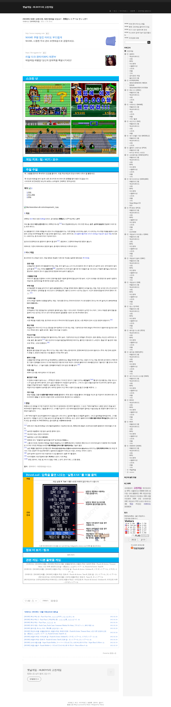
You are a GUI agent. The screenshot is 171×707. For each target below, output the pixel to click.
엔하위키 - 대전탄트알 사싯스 (40, 466)
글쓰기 (101, 702)
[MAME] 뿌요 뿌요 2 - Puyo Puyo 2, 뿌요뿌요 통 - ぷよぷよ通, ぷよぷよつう (50, 619)
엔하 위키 (71, 555)
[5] (31, 293)
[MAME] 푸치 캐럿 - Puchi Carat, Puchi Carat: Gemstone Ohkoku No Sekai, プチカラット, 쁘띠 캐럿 (58, 625)
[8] (48, 342)
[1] (60, 223)
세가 (31, 219)
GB (128, 496)
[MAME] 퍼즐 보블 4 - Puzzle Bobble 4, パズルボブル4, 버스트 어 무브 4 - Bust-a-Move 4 (54, 645)
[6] (111, 320)
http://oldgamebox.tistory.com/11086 (78, 546)
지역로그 (71, 702)
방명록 (132, 11)
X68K (134, 499)
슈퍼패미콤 (147, 499)
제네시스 (147, 501)
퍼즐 (41, 612)
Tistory (102, 704)
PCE (137, 501)
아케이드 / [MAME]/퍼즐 (31, 21)
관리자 (95, 702)
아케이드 (147, 504)
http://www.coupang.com (35, 33)
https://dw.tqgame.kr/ (34, 53)
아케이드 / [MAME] (31, 612)
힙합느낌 (70, 704)
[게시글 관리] (36, 601)
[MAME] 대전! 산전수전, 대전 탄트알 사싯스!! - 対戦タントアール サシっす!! (55, 19)
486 (141, 493)
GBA (145, 496)
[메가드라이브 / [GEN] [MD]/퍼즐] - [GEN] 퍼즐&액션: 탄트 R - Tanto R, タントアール (71, 577)
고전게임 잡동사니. (131, 518)
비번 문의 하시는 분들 (137, 24)
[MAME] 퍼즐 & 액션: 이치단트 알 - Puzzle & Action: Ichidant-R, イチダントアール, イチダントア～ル (59, 637)
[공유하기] (32, 601)
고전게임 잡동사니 (144, 11)
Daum (88, 704)
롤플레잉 (135, 493)
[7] (43, 339)
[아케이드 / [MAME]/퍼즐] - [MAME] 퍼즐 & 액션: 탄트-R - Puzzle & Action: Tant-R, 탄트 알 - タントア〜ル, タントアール (71, 574)
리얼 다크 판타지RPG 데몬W (41, 56)
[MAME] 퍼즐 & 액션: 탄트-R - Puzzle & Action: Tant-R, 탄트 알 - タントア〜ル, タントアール (56, 640)
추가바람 (86, 258)
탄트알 (42, 219)
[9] (78, 365)
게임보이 (131, 501)
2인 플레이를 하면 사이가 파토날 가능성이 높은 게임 (93, 234)
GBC (126, 501)
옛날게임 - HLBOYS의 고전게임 (38, 7)
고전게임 (138, 488)
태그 (115, 11)
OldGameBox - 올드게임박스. (134, 516)
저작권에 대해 (134, 38)
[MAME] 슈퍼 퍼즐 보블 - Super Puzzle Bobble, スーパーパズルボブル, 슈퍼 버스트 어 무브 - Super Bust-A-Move (63, 642)
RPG (128, 491)
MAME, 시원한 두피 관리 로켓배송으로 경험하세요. (50, 41)
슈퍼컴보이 (129, 488)
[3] (35, 268)
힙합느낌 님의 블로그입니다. (39, 674)
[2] (58, 241)
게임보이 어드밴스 (136, 496)
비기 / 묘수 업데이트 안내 (138, 30)
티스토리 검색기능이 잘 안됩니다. (137, 34)
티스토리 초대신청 (137, 545)
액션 (131, 504)
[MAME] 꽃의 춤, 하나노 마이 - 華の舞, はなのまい (42, 628)
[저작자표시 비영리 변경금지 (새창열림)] (54, 601)
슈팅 (139, 499)
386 (126, 504)
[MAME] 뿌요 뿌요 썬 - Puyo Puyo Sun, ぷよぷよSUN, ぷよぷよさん (48, 617)
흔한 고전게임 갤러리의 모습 (139, 27)
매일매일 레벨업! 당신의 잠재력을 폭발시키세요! (49, 60)
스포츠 (141, 501)
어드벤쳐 (128, 499)
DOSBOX (128, 507)
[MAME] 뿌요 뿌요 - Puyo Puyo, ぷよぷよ (38, 622)
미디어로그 (124, 11)
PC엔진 (138, 504)
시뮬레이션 (135, 491)
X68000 (141, 491)
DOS (146, 491)
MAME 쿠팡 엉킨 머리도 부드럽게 (44, 37)
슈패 (130, 493)
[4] (54, 268)
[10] (92, 380)
